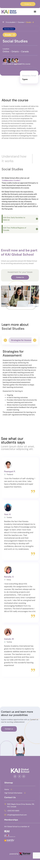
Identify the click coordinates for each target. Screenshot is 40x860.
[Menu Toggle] (35, 11)
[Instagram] (15, 776)
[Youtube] (24, 776)
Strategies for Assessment (23, 340)
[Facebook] (20, 776)
